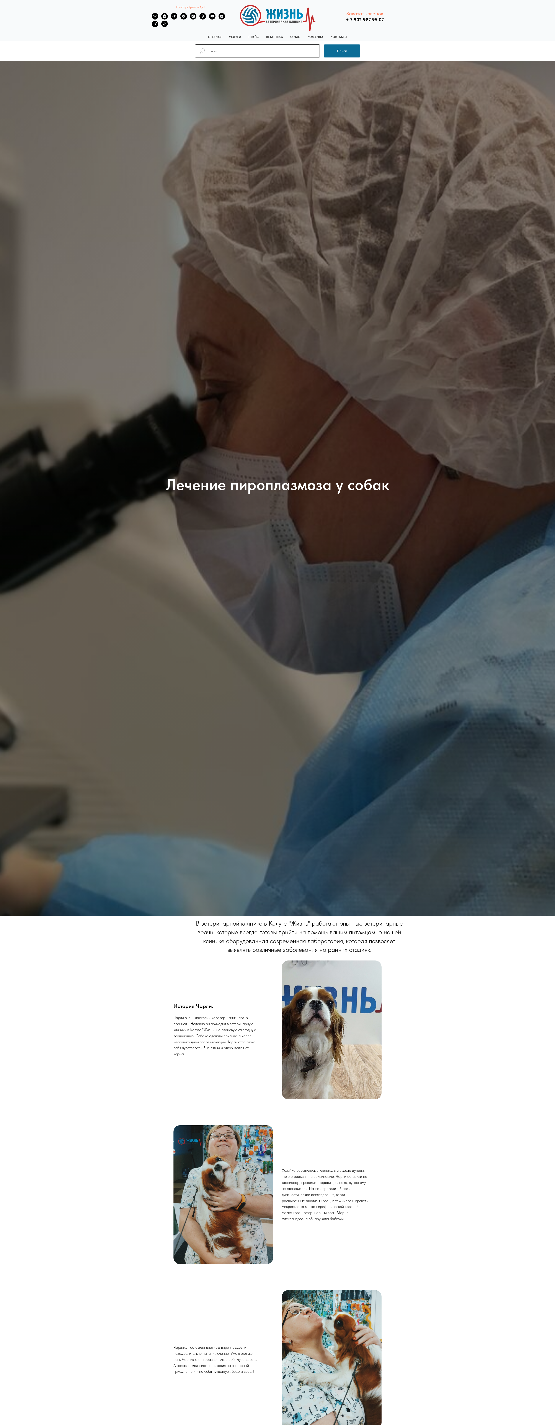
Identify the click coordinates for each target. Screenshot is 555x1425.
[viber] (183, 18)
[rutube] (155, 26)
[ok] (202, 18)
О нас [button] (295, 37)
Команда (315, 37)
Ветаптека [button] (274, 37)
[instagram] (193, 18)
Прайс (253, 37)
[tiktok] (164, 26)
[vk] (155, 18)
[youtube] (212, 18)
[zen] (222, 18)
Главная (215, 37)
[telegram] (174, 18)
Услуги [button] (235, 37)
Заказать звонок (364, 13)
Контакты (339, 37)
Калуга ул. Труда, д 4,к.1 (190, 7)
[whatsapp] (164, 18)
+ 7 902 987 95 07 (365, 19)
